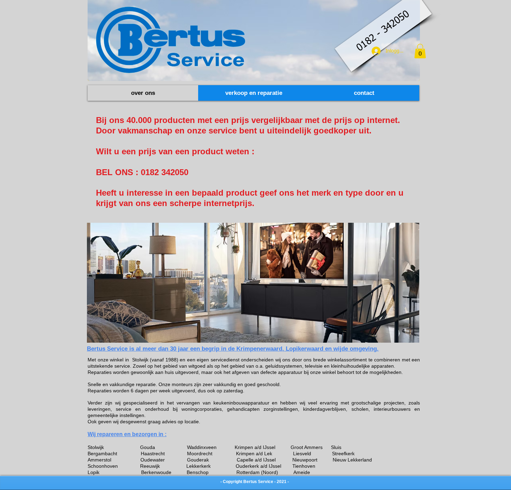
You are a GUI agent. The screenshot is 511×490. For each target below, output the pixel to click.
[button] (420, 51)
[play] (404, 336)
